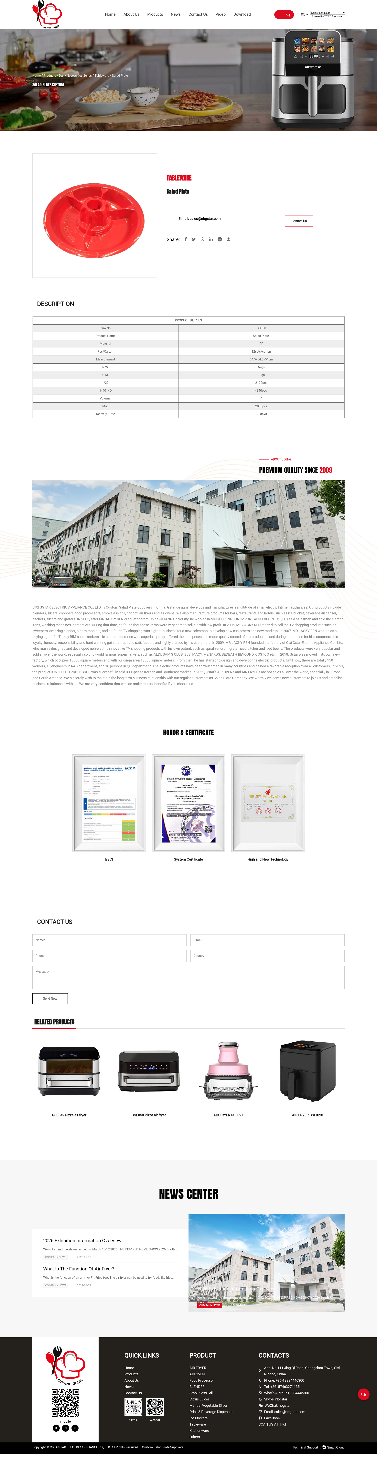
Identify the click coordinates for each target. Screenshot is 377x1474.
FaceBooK (272, 1418)
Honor (128, 22)
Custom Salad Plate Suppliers (162, 1447)
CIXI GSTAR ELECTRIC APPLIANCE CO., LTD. (67, 607)
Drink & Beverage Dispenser (211, 1412)
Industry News (179, 22)
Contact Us (198, 14)
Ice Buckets (198, 1418)
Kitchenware (199, 1431)
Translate (337, 16)
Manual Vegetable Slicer (208, 1405)
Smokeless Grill (201, 1393)
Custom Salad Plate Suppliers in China (135, 607)
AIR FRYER (153, 22)
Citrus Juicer (199, 1399)
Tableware (102, 75)
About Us (131, 14)
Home (110, 14)
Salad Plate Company (230, 678)
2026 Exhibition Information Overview (82, 1240)
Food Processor (201, 1380)
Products (155, 14)
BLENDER (197, 1387)
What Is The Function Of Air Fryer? (78, 1269)
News (176, 14)
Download (242, 14)
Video (221, 14)
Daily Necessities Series (75, 75)
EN (303, 15)
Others (194, 1437)
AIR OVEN (162, 21)
